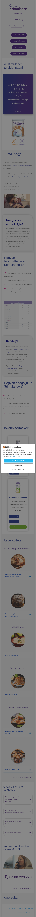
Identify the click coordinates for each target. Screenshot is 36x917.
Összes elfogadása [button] (18, 460)
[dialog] (18, 458)
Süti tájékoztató (15, 456)
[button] (18, 470)
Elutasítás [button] (19, 465)
